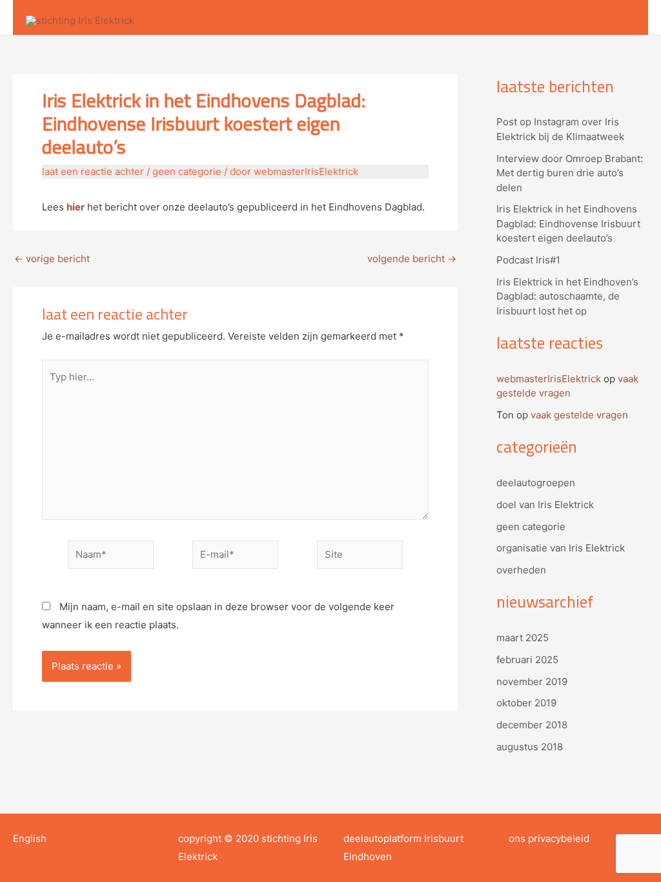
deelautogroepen (535, 483)
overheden (521, 570)
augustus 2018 (529, 747)
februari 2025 (527, 659)
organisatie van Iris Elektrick (560, 548)
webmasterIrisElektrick (548, 379)
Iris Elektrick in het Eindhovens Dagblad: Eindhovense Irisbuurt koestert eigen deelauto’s (568, 223)
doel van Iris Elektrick (545, 504)
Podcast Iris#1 (528, 260)
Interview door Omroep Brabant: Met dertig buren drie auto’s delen (569, 173)
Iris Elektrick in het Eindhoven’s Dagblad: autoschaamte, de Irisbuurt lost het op (567, 296)
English (29, 838)
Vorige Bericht (52, 258)
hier (75, 207)
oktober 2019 (526, 703)
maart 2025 (522, 637)
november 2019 (531, 681)
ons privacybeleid (549, 838)
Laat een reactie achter (93, 171)
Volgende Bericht (411, 258)
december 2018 (531, 725)
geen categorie (186, 171)
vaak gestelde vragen (579, 415)
